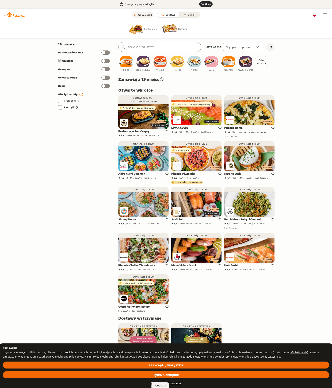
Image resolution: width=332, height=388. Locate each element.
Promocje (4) (72, 101)
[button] (14, 15)
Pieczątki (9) (71, 107)
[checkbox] (126, 64)
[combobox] (163, 47)
